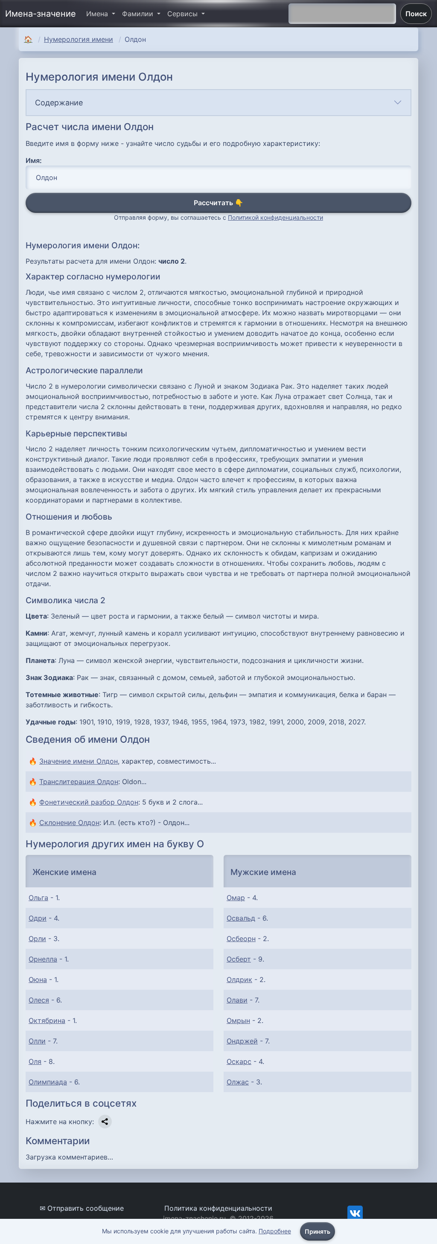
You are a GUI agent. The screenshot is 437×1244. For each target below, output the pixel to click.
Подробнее (275, 1231)
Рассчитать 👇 (218, 202)
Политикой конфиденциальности (275, 217)
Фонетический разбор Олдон (88, 802)
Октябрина (47, 1020)
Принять (317, 1231)
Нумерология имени (78, 39)
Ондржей (242, 1041)
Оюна (38, 979)
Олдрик (239, 979)
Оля (35, 1061)
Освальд (241, 918)
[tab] (218, 102)
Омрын (238, 1020)
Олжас (238, 1082)
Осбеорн (241, 938)
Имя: (34, 160)
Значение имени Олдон (78, 761)
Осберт (239, 959)
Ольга (38, 897)
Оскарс (239, 1061)
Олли (37, 1041)
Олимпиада (48, 1082)
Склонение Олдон (69, 822)
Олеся (39, 1000)
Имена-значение (40, 14)
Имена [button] (98, 13)
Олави (237, 1000)
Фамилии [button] (138, 13)
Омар (236, 897)
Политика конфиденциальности (218, 1208)
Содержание (59, 102)
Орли (37, 938)
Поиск (416, 13)
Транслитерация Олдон (78, 781)
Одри (38, 918)
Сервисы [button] (183, 13)
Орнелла (43, 959)
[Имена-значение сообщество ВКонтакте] (355, 1213)
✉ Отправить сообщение (82, 1208)
